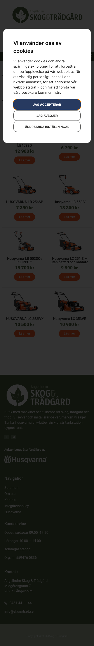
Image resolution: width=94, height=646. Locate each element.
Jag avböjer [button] (47, 115)
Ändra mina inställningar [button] (47, 127)
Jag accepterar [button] (47, 104)
